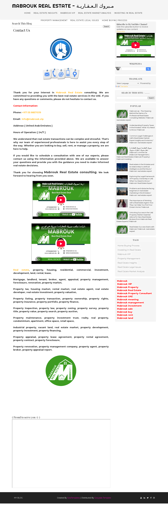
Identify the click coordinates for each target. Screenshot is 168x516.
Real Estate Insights (45, 13)
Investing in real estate (128, 13)
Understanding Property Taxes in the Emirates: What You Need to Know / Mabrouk (142, 127)
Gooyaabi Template (102, 498)
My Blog (18, 498)
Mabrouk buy (124, 312)
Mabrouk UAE (125, 296)
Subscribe (121, 31)
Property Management (54, 20)
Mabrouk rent (125, 315)
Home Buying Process (114, 20)
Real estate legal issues (84, 20)
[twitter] (147, 498)
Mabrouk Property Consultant (134, 293)
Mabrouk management (130, 302)
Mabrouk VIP (67, 13)
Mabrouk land (125, 318)
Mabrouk (122, 281)
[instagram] (154, 498)
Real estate (21, 270)
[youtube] (141, 498)
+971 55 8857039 (31, 112)
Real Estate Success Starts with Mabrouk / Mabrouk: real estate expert (142, 229)
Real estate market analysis (94, 13)
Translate (124, 86)
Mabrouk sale (125, 309)
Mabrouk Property (127, 287)
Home (27, 13)
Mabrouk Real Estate (69, 92)
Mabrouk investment (129, 305)
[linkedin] (144, 498)
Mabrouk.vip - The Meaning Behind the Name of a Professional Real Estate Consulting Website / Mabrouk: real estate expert (135, 115)
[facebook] (151, 498)
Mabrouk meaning (127, 299)
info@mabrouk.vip (33, 119)
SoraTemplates (73, 498)
